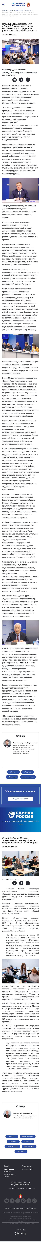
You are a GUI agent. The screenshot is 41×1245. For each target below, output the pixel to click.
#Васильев (12, 777)
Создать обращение (21, 799)
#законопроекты (28, 777)
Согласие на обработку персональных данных (20, 1223)
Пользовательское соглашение (20, 1216)
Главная (5, 10)
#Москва (13, 1141)
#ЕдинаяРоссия (27, 1136)
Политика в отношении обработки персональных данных (20, 1220)
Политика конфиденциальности (20, 1218)
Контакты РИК (27, 1169)
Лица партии (26, 1166)
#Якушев (13, 772)
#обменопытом (12, 1146)
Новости (28, 10)
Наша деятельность (16, 10)
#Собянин (27, 1141)
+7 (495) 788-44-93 (20, 1184)
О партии (7, 1166)
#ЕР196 (12, 1136)
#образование (29, 1146)
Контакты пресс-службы (10, 1175)
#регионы (21, 1151)
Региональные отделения (9, 1170)
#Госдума (27, 772)
